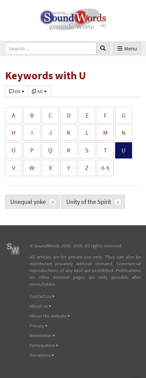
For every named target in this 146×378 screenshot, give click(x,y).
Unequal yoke (32, 202)
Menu (130, 48)
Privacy (37, 325)
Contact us (40, 296)
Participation (42, 345)
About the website (48, 316)
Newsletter (41, 335)
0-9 (105, 168)
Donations (40, 355)
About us (39, 306)
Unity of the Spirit (92, 202)
